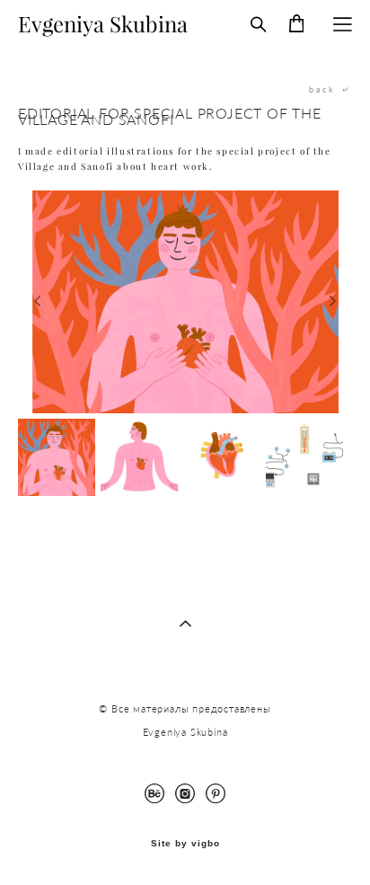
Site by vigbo (185, 843)
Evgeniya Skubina (103, 24)
